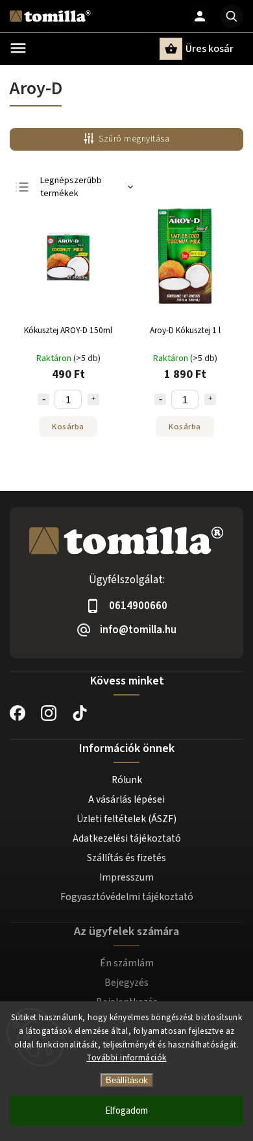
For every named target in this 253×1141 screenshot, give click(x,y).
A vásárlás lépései (126, 799)
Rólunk (127, 780)
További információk (126, 1058)
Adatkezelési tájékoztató (127, 838)
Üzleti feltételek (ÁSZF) (126, 819)
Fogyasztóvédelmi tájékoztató (126, 897)
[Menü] (18, 48)
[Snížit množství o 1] (43, 399)
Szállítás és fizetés (126, 858)
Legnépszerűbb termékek (71, 187)
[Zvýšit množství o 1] (93, 399)
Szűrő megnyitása (134, 138)
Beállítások (127, 1080)
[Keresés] (231, 16)
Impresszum (126, 877)
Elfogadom (126, 1111)
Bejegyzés (126, 982)
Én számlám (127, 963)
